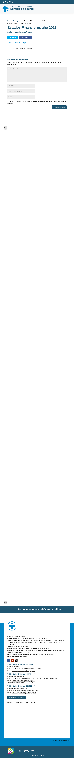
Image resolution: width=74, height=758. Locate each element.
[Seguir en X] (16, 660)
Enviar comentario (59, 107)
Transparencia (19, 702)
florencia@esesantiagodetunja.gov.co (24, 693)
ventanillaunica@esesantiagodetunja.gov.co (36, 648)
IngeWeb (67, 740)
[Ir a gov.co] (8, 1)
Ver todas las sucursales (16, 697)
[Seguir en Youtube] (12, 660)
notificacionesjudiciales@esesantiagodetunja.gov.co (48, 650)
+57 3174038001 (23, 646)
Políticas (10, 702)
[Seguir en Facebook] (8, 660)
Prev (5, 128)
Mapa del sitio (30, 702)
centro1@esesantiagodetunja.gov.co (23, 681)
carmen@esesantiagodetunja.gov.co (23, 671)
